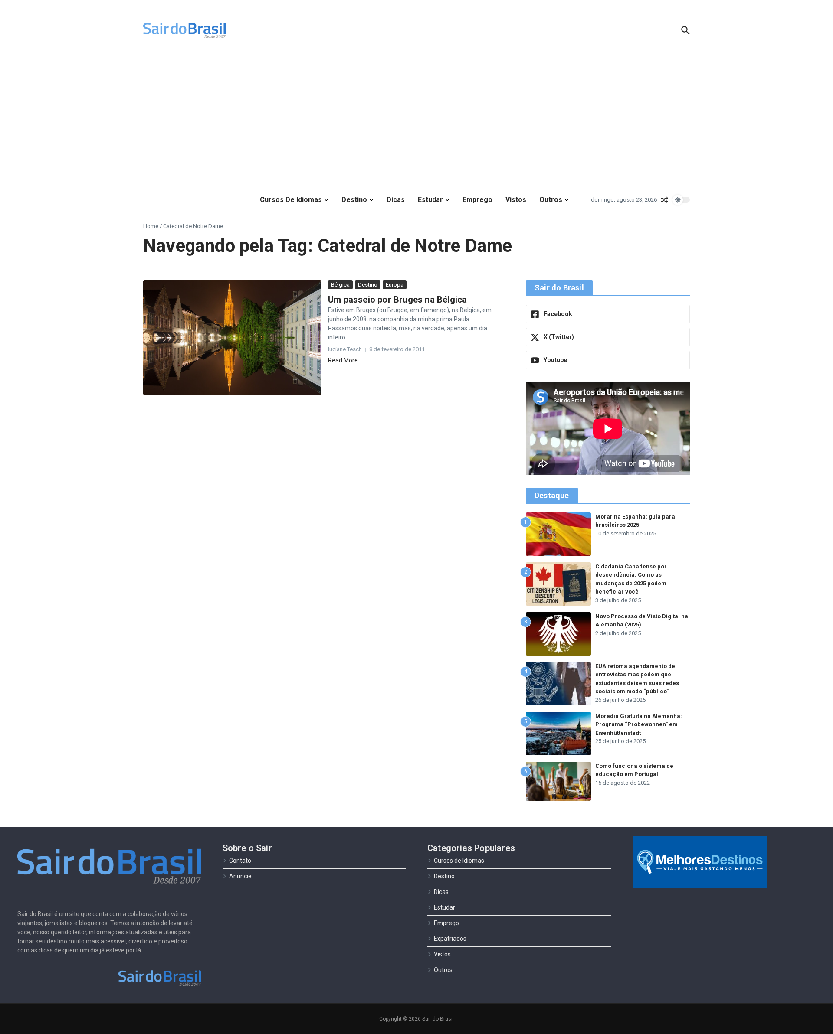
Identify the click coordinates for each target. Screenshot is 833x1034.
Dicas (396, 200)
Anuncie (240, 876)
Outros (550, 200)
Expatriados (450, 938)
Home (150, 226)
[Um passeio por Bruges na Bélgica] (232, 337)
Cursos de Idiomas (291, 200)
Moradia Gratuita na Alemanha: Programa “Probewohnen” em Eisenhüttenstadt (638, 724)
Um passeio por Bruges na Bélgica (397, 299)
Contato (240, 860)
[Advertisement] (416, 121)
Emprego (477, 200)
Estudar (430, 200)
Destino (354, 200)
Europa (394, 284)
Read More (343, 360)
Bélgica (340, 284)
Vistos (515, 200)
